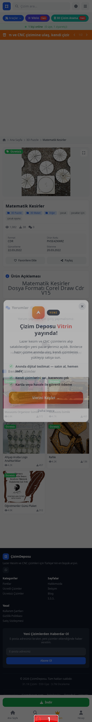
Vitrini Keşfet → (46, 397)
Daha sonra (46, 411)
